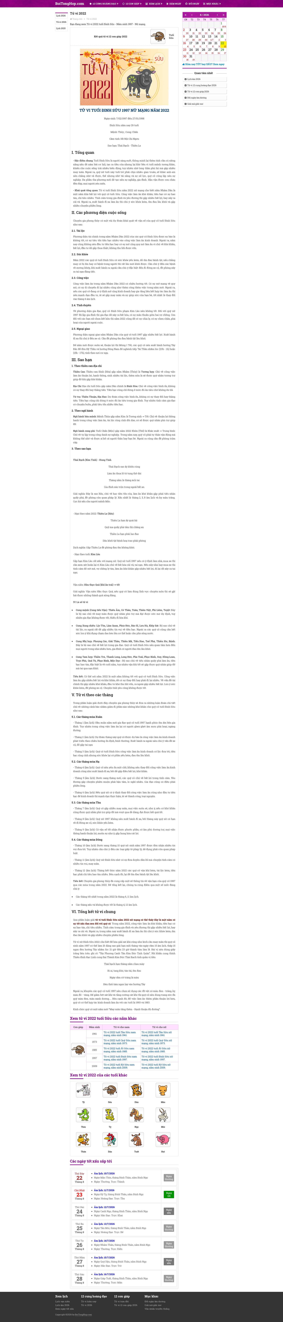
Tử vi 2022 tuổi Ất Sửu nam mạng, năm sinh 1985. (119, 1050)
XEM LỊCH (154, 3)
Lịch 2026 (61, 15)
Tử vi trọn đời (121, 1301)
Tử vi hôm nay (88, 1301)
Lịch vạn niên (62, 1301)
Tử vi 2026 (61, 22)
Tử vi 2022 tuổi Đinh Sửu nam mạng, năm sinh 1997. (120, 1058)
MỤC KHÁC (212, 3)
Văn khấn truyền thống (157, 1308)
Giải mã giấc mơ (194, 103)
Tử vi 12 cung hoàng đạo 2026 (201, 85)
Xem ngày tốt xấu (64, 1308)
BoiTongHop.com (69, 3)
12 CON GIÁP (132, 3)
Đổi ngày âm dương (196, 97)
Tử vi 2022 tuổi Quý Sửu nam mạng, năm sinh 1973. (120, 1042)
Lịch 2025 (60, 28)
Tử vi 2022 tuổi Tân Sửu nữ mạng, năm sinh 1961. (157, 1034)
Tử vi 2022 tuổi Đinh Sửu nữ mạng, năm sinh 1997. (157, 1058)
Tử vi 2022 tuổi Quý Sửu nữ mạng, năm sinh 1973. (157, 1042)
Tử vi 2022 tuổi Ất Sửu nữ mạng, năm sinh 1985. (156, 1050)
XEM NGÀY (175, 3)
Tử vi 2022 (92, 19)
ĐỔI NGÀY (193, 3)
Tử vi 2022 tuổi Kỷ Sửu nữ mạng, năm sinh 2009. (156, 1066)
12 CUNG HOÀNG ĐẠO (104, 3)
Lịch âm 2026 (193, 79)
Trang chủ (77, 19)
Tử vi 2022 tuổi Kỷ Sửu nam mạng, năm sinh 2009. (119, 1066)
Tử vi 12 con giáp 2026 (197, 91)
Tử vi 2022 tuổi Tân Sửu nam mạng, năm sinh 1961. (120, 1034)
